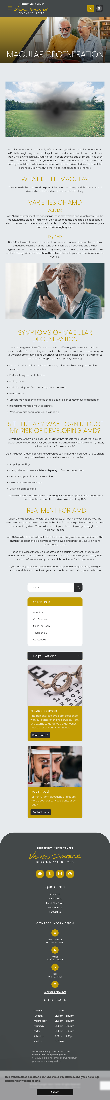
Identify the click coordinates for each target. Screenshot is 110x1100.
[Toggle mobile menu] (10, 8)
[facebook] (40, 874)
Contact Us (39, 639)
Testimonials (40, 632)
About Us (38, 612)
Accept (55, 1092)
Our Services (40, 619)
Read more (38, 735)
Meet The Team (42, 626)
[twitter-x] (50, 874)
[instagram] (60, 874)
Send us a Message (55, 992)
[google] (70, 874)
